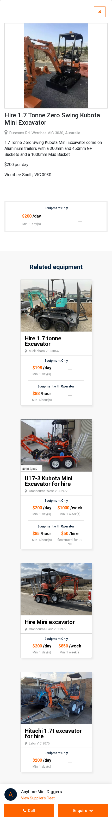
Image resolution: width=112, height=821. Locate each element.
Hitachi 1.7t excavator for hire (53, 734)
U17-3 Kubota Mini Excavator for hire (48, 481)
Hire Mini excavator (50, 622)
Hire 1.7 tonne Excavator (43, 341)
